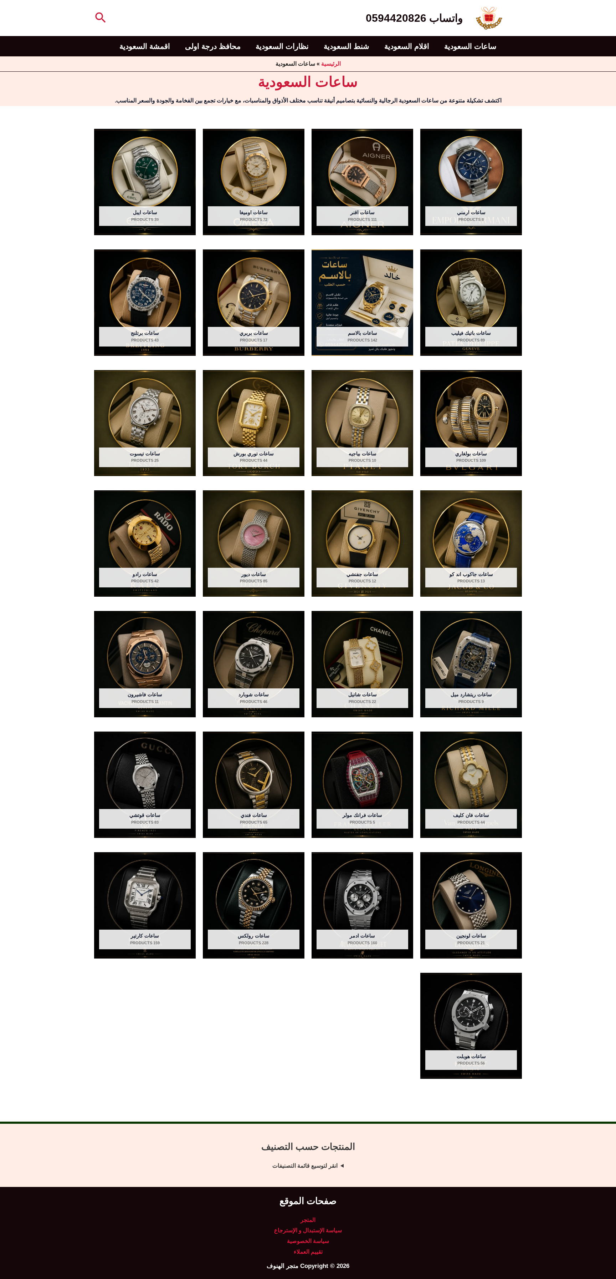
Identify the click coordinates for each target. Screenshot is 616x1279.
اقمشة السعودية (144, 46)
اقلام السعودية (406, 46)
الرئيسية (331, 64)
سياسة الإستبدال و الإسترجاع (308, 1230)
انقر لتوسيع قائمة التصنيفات (305, 1166)
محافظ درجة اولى (213, 46)
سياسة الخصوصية (308, 1241)
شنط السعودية (346, 46)
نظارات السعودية (282, 46)
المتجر (308, 1220)
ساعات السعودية (470, 46)
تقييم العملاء (308, 1252)
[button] (100, 18)
